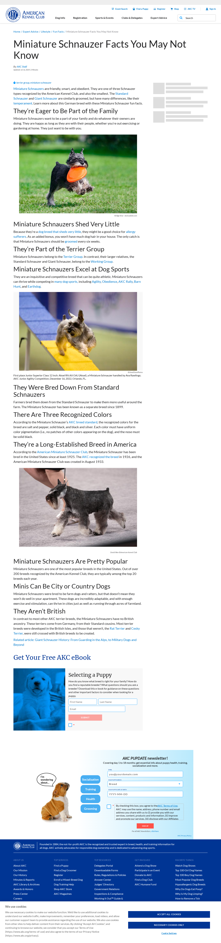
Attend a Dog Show (145, 865)
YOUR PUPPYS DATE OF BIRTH (117, 789)
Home (16, 31)
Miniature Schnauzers (28, 89)
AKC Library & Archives (26, 884)
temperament (22, 103)
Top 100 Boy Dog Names (188, 874)
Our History (20, 874)
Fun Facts (58, 31)
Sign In (213, 9)
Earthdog (34, 286)
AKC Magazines (63, 893)
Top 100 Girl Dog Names (188, 870)
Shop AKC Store (63, 889)
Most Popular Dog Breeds (189, 879)
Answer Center (102, 879)
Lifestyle (45, 31)
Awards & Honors (23, 889)
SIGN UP (145, 826)
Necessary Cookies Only (169, 925)
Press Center (20, 893)
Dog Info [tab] (60, 17)
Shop (176, 9)
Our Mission (20, 870)
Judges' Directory (104, 884)
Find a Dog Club (144, 879)
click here (155, 831)
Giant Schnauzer (45, 98)
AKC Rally (125, 281)
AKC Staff (22, 66)
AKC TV (191, 9)
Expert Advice (30, 31)
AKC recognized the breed (100, 457)
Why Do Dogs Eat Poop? (188, 889)
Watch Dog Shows (185, 865)
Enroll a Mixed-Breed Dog (68, 879)
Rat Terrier (117, 628)
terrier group (22, 82)
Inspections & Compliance (108, 893)
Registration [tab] (80, 17)
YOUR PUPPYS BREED (115, 780)
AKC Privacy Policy (184, 836)
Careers (17, 898)
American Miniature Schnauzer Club (62, 452)
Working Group (102, 261)
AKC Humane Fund (145, 884)
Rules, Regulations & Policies (110, 874)
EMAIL (110, 769)
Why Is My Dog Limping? (189, 893)
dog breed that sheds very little (59, 232)
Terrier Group (73, 256)
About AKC (19, 865)
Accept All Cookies (169, 914)
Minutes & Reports (23, 879)
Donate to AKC (143, 874)
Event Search (121, 9)
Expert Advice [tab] (159, 17)
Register (161, 9)
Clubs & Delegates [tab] (132, 17)
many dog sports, (66, 281)
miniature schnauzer (40, 82)
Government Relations (107, 889)
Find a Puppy (142, 9)
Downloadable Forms (106, 870)
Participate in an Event (147, 870)
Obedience (109, 281)
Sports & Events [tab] (104, 17)
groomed (71, 241)
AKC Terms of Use (167, 805)
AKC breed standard (83, 422)
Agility (96, 281)
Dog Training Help (64, 884)
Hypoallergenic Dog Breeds (190, 884)
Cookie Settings (169, 933)
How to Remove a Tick (187, 898)
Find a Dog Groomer (65, 870)
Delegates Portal (103, 865)
